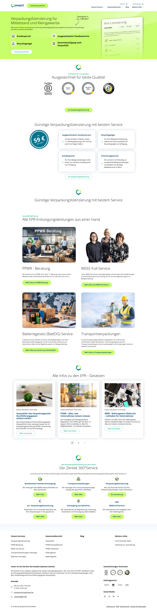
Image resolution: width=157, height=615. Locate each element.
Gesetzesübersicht (54, 536)
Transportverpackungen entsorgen (24, 553)
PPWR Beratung (17, 545)
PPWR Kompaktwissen (54, 545)
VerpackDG (50, 541)
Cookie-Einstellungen (138, 606)
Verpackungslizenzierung (20, 541)
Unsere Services (18, 536)
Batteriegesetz (51, 556)
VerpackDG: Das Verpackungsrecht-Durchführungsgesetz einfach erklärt (33, 416)
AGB (117, 606)
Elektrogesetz (51, 553)
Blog (82, 536)
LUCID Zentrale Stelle (123, 541)
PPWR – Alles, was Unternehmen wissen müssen (75, 414)
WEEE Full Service (17, 549)
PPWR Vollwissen (52, 549)
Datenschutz (124, 606)
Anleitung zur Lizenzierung (125, 545)
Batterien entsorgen (18, 556)
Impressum (110, 606)
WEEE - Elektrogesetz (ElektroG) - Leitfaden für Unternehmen (120, 414)
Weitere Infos (121, 536)
